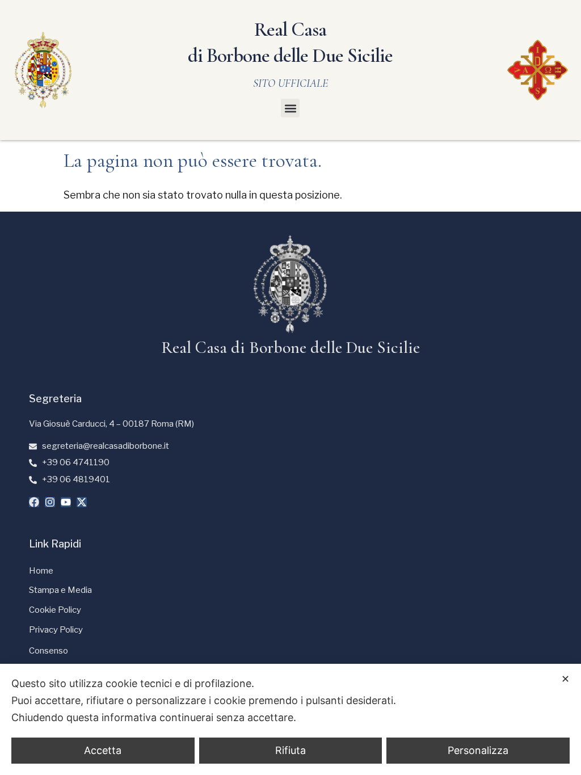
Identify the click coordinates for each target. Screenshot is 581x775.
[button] (290, 108)
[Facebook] (34, 502)
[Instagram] (50, 502)
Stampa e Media (60, 590)
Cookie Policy (55, 610)
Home (41, 571)
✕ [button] (565, 679)
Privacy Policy (56, 630)
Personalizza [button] (478, 750)
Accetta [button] (102, 750)
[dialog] (290, 719)
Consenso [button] (48, 651)
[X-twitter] (82, 502)
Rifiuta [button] (290, 750)
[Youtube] (66, 502)
